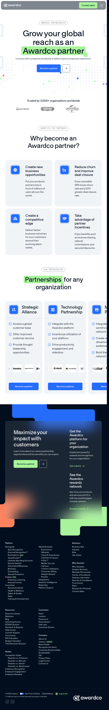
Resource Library (12, 613)
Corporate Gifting (48, 571)
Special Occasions (16, 574)
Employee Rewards (13, 674)
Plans (74, 586)
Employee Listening (16, 580)
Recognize (9, 547)
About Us (43, 639)
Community (10, 635)
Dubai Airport (44, 622)
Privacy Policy (44, 658)
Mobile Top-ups (48, 563)
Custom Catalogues (50, 569)
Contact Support (12, 633)
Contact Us (43, 663)
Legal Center (44, 661)
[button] (61, 694)
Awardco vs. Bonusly (17, 661)
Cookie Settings (47, 694)
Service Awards (14, 563)
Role (74, 552)
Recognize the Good (47, 647)
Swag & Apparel (48, 574)
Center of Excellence (81, 575)
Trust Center (77, 583)
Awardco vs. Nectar (16, 663)
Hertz (41, 613)
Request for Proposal (81, 588)
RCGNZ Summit (12, 624)
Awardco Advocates (81, 577)
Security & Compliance (82, 580)
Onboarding (13, 571)
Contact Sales (78, 591)
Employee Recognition (15, 669)
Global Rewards (45, 547)
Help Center (10, 630)
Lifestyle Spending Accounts (20, 560)
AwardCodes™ (14, 558)
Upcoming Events (13, 622)
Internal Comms (15, 582)
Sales (10, 596)
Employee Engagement (15, 671)
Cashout (45, 566)
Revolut (44, 577)
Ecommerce (46, 549)
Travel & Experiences (50, 555)
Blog (7, 619)
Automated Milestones (18, 566)
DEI (40, 655)
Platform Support (46, 588)
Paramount (43, 619)
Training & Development (18, 599)
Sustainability (44, 653)
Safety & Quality (15, 593)
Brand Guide (44, 644)
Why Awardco (78, 567)
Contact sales (88, 5)
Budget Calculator (13, 641)
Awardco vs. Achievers (18, 658)
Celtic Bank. (43, 696)
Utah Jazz (43, 624)
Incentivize (10, 585)
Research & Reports (14, 627)
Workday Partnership (81, 572)
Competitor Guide (13, 655)
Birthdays (12, 569)
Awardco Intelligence (48, 582)
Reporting (43, 585)
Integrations (44, 579)
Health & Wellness (16, 591)
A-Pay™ (44, 560)
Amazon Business (80, 569)
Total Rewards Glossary (15, 643)
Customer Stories (46, 627)
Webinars (9, 616)
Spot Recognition (15, 549)
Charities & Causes (49, 558)
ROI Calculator (11, 638)
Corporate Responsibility (49, 650)
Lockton (42, 616)
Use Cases (76, 555)
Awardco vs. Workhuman (19, 666)
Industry (75, 549)
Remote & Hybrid (15, 588)
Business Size (78, 547)
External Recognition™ (18, 552)
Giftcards (45, 552)
